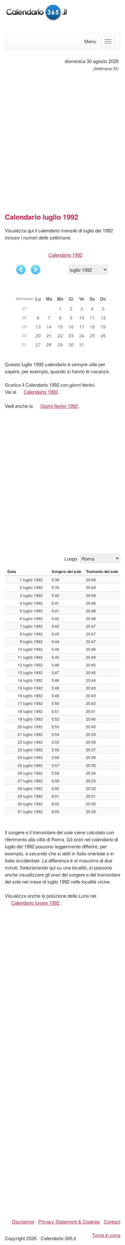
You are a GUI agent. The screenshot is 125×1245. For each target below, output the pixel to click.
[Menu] (108, 41)
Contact (112, 1221)
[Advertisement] (62, 139)
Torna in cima (106, 1235)
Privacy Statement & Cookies (69, 1221)
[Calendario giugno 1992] (21, 269)
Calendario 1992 (65, 254)
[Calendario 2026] (37, 11)
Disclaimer (23, 1221)
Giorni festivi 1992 (59, 405)
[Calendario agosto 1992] (35, 269)
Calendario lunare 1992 (35, 902)
